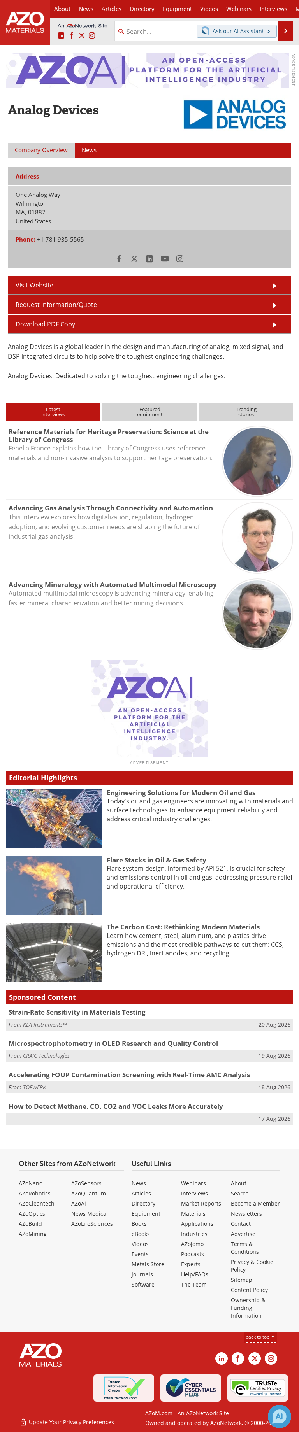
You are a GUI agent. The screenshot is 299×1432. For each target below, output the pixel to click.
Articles (141, 1193)
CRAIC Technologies (46, 1055)
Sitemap (241, 1279)
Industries (194, 1233)
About (238, 1183)
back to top (258, 1337)
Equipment (146, 1213)
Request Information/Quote (56, 304)
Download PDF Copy (45, 324)
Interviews (194, 1193)
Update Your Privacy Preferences (70, 1422)
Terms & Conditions (245, 1247)
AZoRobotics (35, 1193)
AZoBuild (30, 1223)
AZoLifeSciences (92, 1223)
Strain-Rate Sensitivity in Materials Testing (77, 1012)
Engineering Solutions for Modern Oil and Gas (181, 792)
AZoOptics (32, 1213)
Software (143, 1284)
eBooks (141, 1233)
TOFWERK (34, 1087)
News (139, 1183)
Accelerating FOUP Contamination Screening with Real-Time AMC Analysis (129, 1074)
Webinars (193, 1183)
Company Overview (41, 150)
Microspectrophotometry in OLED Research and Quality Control (113, 1043)
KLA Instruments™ (45, 1024)
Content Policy (249, 1290)
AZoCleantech (37, 1203)
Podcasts (192, 1254)
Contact (241, 1223)
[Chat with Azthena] (279, 1416)
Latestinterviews (53, 412)
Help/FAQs (194, 1274)
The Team (194, 1284)
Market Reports (201, 1203)
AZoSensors (86, 1183)
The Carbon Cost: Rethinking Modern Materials (183, 926)
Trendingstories (246, 412)
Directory (142, 8)
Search (240, 1193)
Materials (193, 1213)
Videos (140, 1244)
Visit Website (34, 285)
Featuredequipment (150, 412)
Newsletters (246, 1213)
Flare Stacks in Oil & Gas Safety (156, 859)
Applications (197, 1223)
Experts (191, 1264)
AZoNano (30, 1183)
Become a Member (255, 1203)
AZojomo (192, 1244)
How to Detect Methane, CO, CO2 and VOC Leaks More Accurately (116, 1106)
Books (139, 1223)
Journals (142, 1274)
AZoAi (78, 1203)
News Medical (89, 1213)
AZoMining (33, 1233)
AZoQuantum (88, 1193)
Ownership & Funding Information (248, 1307)
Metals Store (148, 1264)
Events (140, 1254)
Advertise (243, 1233)
